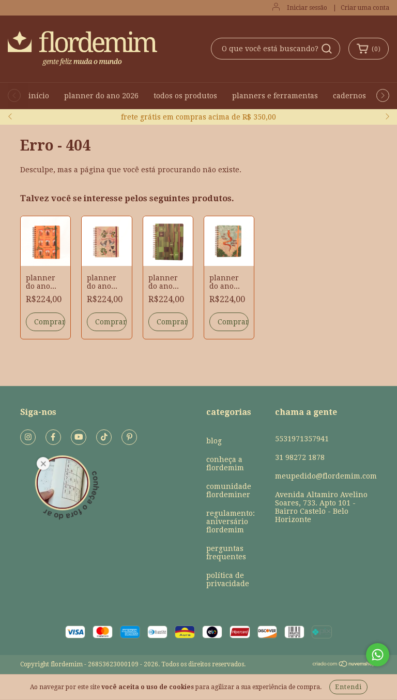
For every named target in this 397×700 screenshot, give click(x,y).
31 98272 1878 (300, 457)
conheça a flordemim (225, 463)
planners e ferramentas (275, 96)
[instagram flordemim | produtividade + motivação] (28, 437)
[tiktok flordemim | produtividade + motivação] (104, 437)
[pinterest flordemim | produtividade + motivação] (129, 437)
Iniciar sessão (307, 7)
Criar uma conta (365, 7)
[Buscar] (326, 48)
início (38, 96)
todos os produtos (185, 96)
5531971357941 (302, 439)
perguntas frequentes (226, 552)
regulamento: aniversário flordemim (230, 521)
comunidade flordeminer (228, 490)
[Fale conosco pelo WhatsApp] (377, 654)
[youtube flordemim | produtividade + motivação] (78, 437)
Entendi (348, 687)
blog (214, 441)
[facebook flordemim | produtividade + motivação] (53, 437)
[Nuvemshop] (344, 665)
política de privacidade (227, 579)
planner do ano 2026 (101, 96)
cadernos (349, 96)
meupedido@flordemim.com (326, 476)
